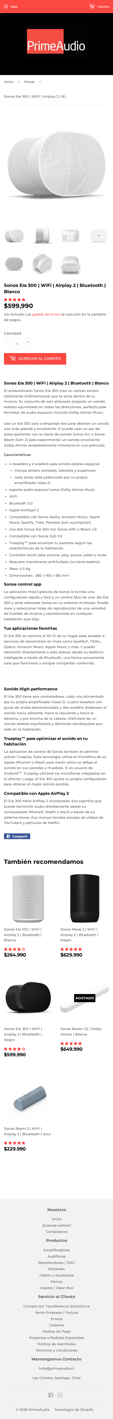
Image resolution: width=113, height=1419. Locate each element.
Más (14, 6)
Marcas (56, 1281)
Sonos (29, 82)
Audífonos (57, 1256)
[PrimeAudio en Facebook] (51, 1396)
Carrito (102, 6)
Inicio (8, 82)
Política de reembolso (57, 1344)
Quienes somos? (56, 1225)
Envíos (56, 1319)
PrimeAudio (39, 1409)
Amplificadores (56, 1250)
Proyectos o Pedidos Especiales (56, 1338)
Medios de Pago (57, 1331)
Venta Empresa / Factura (56, 1312)
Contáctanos (57, 1231)
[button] (15, 299)
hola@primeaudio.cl (56, 1368)
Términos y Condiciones (57, 1350)
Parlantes (56, 1269)
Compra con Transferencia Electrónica (56, 1306)
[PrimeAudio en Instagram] (60, 1396)
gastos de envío (46, 314)
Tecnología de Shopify (74, 1409)
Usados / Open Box (56, 1288)
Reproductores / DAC (56, 1262)
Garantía (56, 1325)
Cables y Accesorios (56, 1275)
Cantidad (12, 333)
